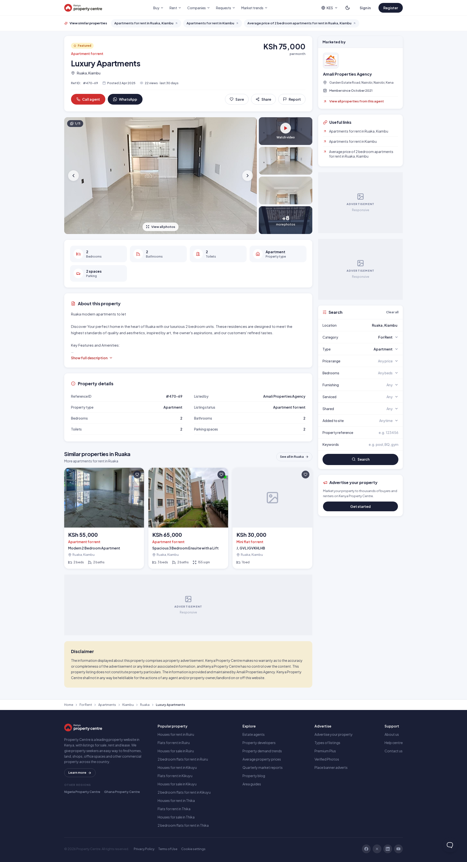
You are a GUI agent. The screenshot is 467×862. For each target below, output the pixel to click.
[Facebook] (366, 848)
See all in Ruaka (292, 456)
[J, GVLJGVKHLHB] (272, 518)
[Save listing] (137, 474)
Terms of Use (167, 849)
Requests (223, 8)
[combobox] (371, 325)
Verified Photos (326, 759)
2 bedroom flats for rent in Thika (183, 825)
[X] (377, 848)
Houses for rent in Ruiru (176, 734)
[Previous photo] (74, 175)
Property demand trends (262, 751)
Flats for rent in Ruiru (174, 742)
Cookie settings (193, 849)
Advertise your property (333, 734)
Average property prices (261, 759)
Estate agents (253, 734)
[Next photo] (247, 175)
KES (330, 8)
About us (392, 734)
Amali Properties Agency (347, 74)
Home (68, 705)
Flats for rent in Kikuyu (175, 775)
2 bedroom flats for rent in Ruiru (183, 759)
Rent (173, 8)
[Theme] (347, 7)
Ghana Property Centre (122, 792)
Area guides (251, 784)
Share (266, 99)
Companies (196, 8)
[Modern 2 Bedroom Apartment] (104, 518)
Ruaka (145, 705)
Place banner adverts (331, 767)
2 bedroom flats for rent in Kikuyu (184, 792)
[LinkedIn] (387, 848)
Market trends (252, 8)
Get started (360, 506)
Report (295, 99)
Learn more (77, 772)
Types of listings (327, 742)
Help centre (394, 742)
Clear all (392, 312)
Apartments (107, 705)
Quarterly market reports (262, 767)
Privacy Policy (144, 849)
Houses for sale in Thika (176, 817)
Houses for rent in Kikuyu (177, 767)
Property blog (253, 775)
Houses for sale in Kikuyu (177, 784)
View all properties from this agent (356, 101)
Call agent (91, 99)
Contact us (394, 751)
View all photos (163, 227)
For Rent (86, 705)
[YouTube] (398, 848)
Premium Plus (325, 751)
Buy (156, 8)
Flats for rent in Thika (174, 809)
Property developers (259, 742)
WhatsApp (128, 99)
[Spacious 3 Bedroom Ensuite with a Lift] (188, 518)
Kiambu (128, 705)
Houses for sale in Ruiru (176, 751)
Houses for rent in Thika (176, 800)
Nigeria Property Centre (82, 792)
